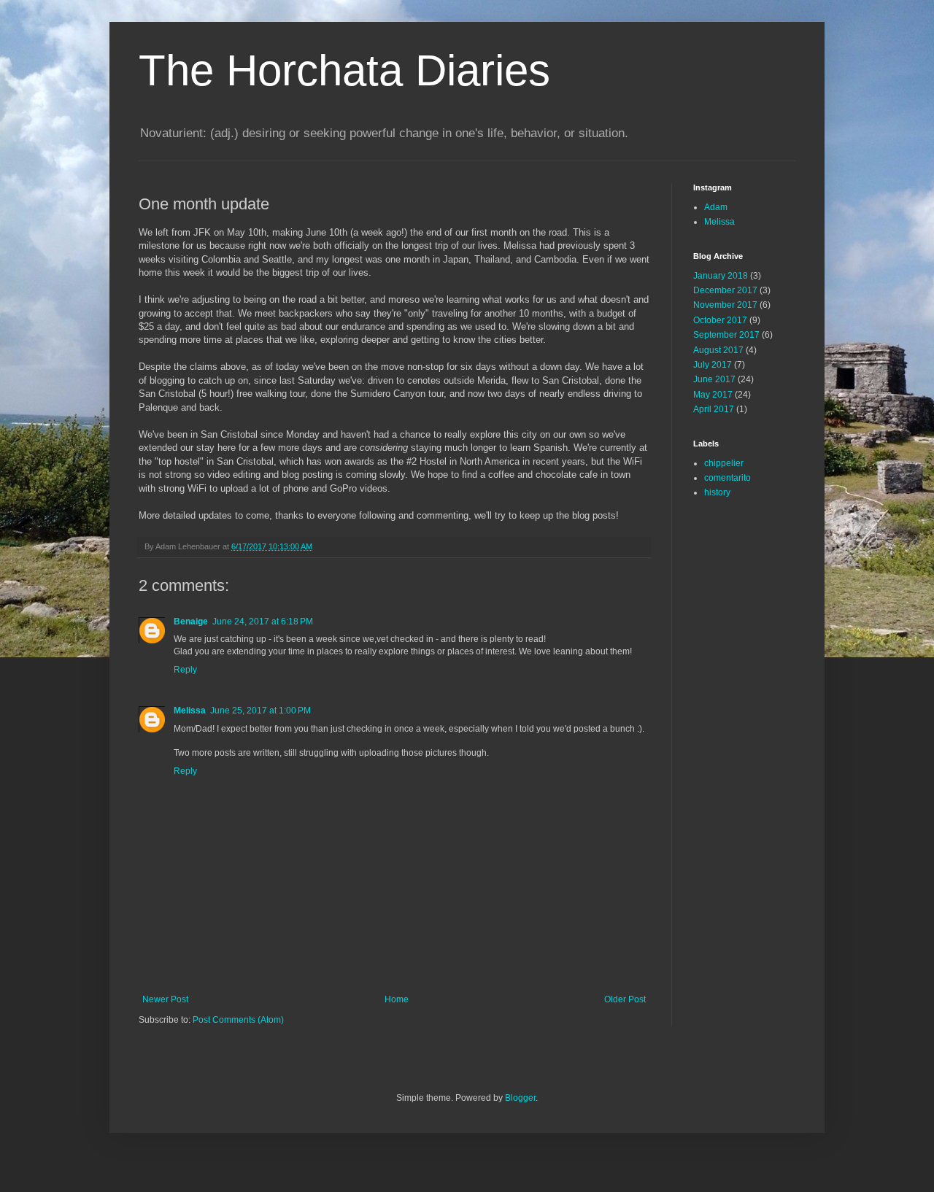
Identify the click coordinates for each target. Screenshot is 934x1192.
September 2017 (726, 335)
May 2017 (713, 395)
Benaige (191, 621)
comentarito (727, 478)
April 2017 (713, 409)
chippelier (724, 463)
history (717, 492)
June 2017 (714, 379)
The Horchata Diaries (344, 70)
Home (397, 999)
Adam (715, 207)
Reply (185, 670)
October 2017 (720, 320)
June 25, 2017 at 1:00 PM (260, 710)
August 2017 (718, 350)
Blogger (520, 1098)
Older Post (625, 999)
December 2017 (725, 290)
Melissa (190, 710)
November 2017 (725, 305)
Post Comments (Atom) (238, 1020)
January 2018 (720, 276)
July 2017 (712, 365)
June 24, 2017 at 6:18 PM (262, 621)
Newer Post (165, 999)
